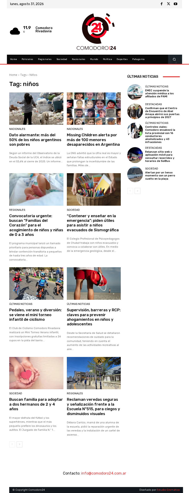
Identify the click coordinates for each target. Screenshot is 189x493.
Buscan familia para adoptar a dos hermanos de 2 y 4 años (36, 404)
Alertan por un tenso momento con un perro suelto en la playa (160, 175)
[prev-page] (12, 444)
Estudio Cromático (168, 489)
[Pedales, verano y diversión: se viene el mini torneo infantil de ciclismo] (36, 283)
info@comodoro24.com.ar (103, 473)
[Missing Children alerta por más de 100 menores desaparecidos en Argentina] (94, 108)
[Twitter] (168, 4)
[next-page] (19, 444)
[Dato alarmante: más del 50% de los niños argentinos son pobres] (36, 108)
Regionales (17, 210)
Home (13, 75)
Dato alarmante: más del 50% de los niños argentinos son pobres (35, 140)
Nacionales (17, 129)
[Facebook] (161, 4)
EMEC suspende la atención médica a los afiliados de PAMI (159, 93)
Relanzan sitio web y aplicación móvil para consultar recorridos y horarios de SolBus (159, 156)
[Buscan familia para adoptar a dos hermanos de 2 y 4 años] (36, 373)
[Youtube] (175, 4)
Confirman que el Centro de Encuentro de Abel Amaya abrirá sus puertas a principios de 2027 (162, 113)
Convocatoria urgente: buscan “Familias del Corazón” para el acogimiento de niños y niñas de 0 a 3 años (36, 225)
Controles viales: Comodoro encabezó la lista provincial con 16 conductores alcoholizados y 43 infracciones (160, 134)
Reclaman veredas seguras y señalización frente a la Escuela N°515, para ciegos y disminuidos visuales (93, 406)
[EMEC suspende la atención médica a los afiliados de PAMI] (135, 92)
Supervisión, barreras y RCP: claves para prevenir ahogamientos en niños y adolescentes (94, 317)
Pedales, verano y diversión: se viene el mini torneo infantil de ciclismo (35, 315)
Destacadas (153, 104)
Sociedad (73, 210)
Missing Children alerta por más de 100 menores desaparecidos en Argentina (93, 140)
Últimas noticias (20, 304)
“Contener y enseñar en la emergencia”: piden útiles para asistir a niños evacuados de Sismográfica (93, 223)
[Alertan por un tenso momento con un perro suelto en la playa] (135, 174)
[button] (174, 59)
